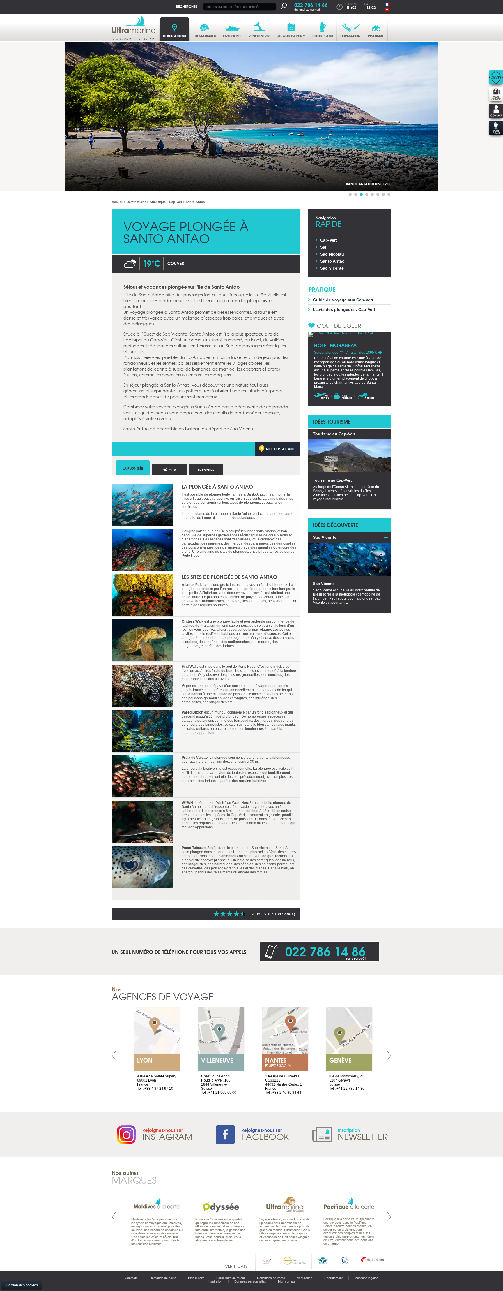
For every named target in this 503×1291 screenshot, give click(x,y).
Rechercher (186, 6)
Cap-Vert (328, 240)
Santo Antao (332, 261)
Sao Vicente (332, 268)
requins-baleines (252, 781)
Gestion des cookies (22, 1285)
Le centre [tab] (206, 470)
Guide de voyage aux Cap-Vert (343, 299)
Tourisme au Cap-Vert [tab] (334, 433)
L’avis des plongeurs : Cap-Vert (344, 309)
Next (389, 1055)
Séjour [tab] (169, 470)
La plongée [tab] (133, 468)
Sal (323, 247)
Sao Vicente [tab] (324, 537)
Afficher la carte (280, 448)
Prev (114, 1055)
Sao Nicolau (332, 254)
